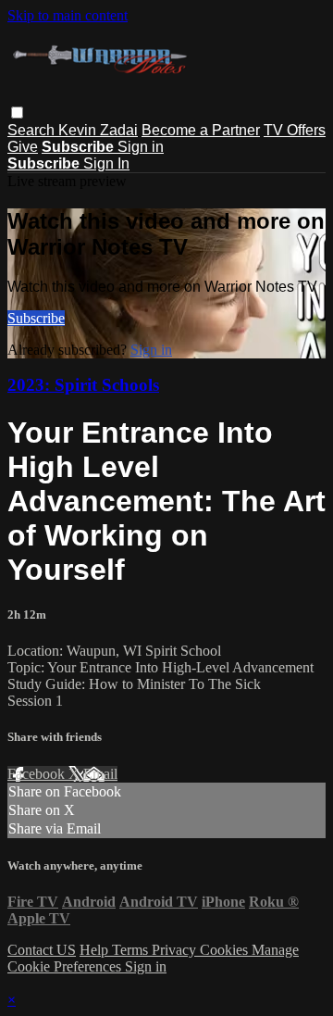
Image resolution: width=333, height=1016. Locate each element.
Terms (132, 950)
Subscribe (36, 318)
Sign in (140, 147)
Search (32, 130)
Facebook (37, 774)
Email (100, 774)
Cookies (226, 950)
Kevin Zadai (98, 130)
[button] (17, 113)
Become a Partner (201, 130)
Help (96, 950)
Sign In (106, 163)
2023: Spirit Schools (83, 385)
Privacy (176, 950)
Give (22, 147)
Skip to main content (67, 15)
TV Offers (295, 130)
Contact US (41, 950)
